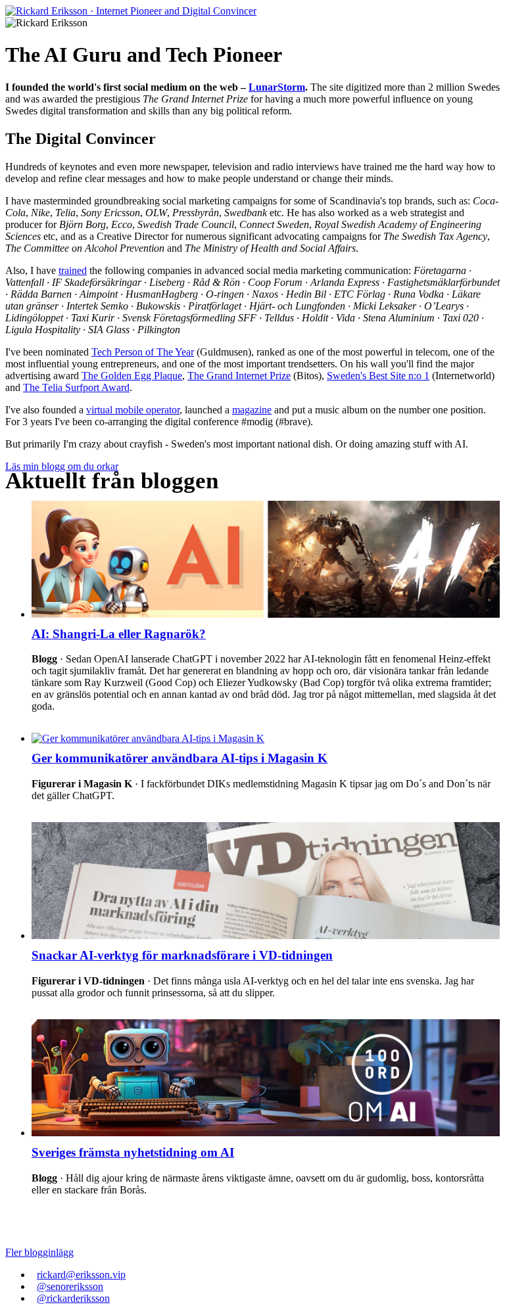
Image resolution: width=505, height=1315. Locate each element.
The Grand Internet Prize (239, 375)
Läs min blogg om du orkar (61, 466)
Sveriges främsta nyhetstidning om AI (133, 1152)
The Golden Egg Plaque (132, 375)
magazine (252, 409)
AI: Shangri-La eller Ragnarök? (119, 634)
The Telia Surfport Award (76, 387)
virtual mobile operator (133, 409)
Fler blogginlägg (39, 1252)
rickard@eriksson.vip (81, 1274)
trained (73, 270)
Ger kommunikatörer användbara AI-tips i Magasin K (179, 758)
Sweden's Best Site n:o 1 (378, 375)
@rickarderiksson (73, 1298)
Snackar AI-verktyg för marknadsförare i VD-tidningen (182, 955)
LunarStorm (277, 87)
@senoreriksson (70, 1286)
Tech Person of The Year (142, 352)
